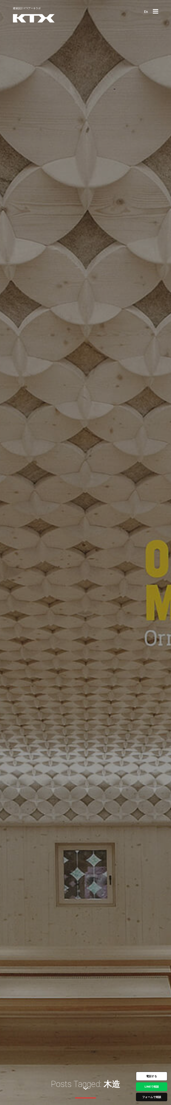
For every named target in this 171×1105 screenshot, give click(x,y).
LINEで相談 (152, 1086)
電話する (151, 1076)
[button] (155, 11)
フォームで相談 (151, 1097)
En (146, 12)
